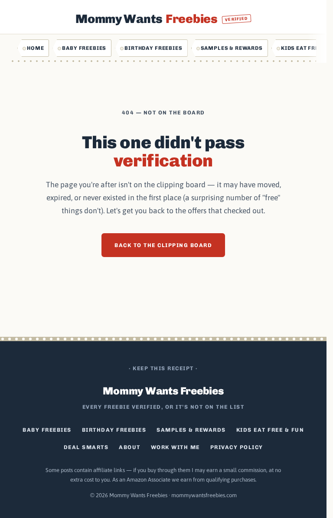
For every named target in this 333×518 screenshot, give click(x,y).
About (129, 447)
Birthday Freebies (153, 48)
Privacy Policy (236, 447)
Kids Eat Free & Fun (270, 430)
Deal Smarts (86, 447)
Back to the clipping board (163, 245)
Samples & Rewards (232, 48)
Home (35, 48)
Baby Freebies (84, 48)
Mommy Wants (161, 19)
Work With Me (175, 447)
